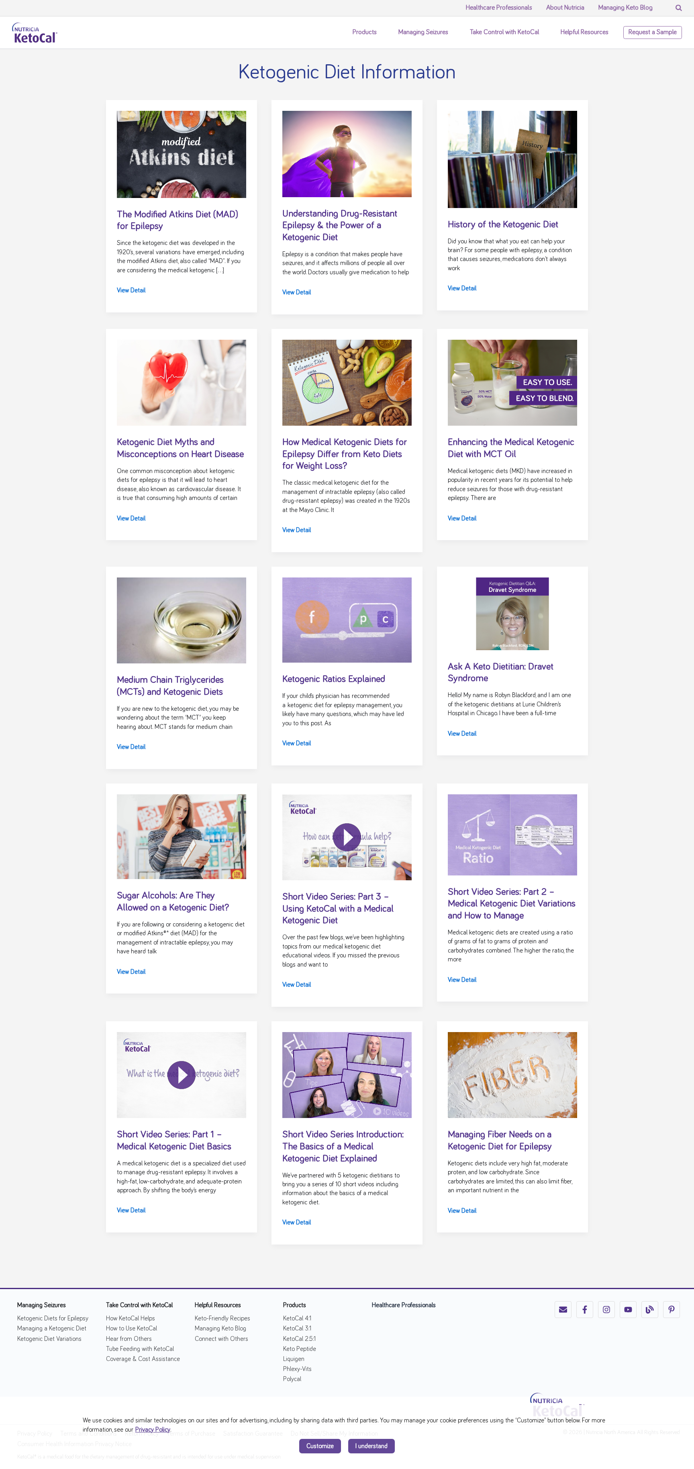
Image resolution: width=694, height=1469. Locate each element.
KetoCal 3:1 (297, 1328)
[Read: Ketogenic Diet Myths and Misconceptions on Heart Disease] (181, 381)
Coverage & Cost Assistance (143, 1359)
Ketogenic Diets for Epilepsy (52, 1318)
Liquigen (293, 1359)
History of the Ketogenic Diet (503, 224)
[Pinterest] (671, 1309)
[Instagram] (606, 1309)
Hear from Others (129, 1339)
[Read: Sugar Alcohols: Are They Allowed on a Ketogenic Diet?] (181, 835)
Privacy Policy (152, 1429)
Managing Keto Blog (220, 1328)
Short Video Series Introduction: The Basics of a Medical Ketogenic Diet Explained (343, 1146)
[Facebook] (584, 1309)
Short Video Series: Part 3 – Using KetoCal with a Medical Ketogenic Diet (338, 908)
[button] (381, 33)
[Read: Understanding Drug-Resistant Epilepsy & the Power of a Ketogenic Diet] (347, 152)
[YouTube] (628, 1309)
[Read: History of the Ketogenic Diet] (512, 158)
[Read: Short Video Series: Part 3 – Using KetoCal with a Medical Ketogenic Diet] (347, 836)
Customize (320, 1446)
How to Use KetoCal (131, 1328)
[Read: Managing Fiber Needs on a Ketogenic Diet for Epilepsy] (512, 1073)
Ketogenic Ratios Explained (333, 679)
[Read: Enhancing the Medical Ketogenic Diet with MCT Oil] (512, 381)
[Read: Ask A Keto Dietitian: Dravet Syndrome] (512, 612)
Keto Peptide (299, 1349)
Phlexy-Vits (297, 1369)
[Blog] (649, 1309)
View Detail (131, 291)
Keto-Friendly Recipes (222, 1318)
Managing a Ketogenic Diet (51, 1328)
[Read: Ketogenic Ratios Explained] (347, 618)
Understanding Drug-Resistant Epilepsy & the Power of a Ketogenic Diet (339, 225)
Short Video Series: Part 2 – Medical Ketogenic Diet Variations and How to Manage (512, 903)
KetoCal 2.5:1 (299, 1339)
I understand (371, 1446)
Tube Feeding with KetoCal (140, 1349)
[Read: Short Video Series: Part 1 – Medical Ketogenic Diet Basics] (181, 1073)
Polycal (292, 1379)
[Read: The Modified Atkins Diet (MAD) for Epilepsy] (181, 153)
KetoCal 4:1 (297, 1318)
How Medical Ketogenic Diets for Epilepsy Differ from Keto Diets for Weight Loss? (344, 454)
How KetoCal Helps (130, 1318)
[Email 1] (563, 1309)
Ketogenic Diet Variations (49, 1339)
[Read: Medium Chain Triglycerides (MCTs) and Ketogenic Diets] (181, 619)
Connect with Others (221, 1339)
